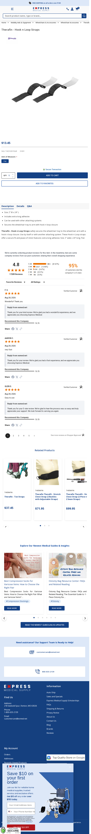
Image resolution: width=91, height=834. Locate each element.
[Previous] (4, 618)
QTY (5, 175)
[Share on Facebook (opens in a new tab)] (12, 329)
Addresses (8, 758)
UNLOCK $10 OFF (21, 827)
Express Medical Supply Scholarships (63, 700)
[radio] (44, 264)
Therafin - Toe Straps (14, 496)
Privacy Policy (29, 821)
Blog (49, 725)
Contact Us (51, 721)
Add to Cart (52, 175)
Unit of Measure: (9, 157)
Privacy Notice (53, 712)
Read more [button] (12, 608)
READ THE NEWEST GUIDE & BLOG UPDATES (44, 625)
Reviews (50, 733)
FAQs (49, 704)
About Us (51, 716)
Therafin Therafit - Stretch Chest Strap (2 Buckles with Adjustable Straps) (48, 496)
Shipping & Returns (55, 708)
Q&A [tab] (29, 206)
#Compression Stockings (17, 601)
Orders (7, 754)
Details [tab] (20, 206)
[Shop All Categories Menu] (12, 9)
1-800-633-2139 (11, 712)
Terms (8, 822)
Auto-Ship (51, 692)
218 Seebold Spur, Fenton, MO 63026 (20, 706)
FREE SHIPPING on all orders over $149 (46, 3)
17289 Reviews (18, 274)
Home (3, 22)
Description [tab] (7, 206)
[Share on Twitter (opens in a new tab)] (17, 329)
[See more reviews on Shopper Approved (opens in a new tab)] (21, 329)
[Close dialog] (70, 767)
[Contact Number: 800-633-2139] (67, 9)
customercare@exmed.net (15, 718)
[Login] (72, 9)
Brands (50, 729)
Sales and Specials (55, 696)
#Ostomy (55, 601)
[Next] (85, 618)
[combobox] (10, 811)
